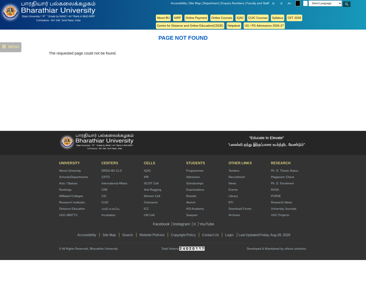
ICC (146, 208)
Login (229, 235)
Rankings (65, 189)
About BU (163, 17)
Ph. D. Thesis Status (284, 170)
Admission (193, 177)
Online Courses (221, 17)
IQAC (240, 17)
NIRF (177, 17)
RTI (231, 202)
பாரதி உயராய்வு (110, 208)
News (232, 183)
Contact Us (210, 235)
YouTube (206, 224)
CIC (104, 196)
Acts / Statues (68, 183)
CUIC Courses (258, 17)
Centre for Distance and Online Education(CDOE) (190, 25)
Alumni (190, 202)
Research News (281, 202)
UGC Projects (280, 215)
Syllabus (277, 17)
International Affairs (114, 183)
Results (191, 196)
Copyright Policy (183, 235)
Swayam (192, 215)
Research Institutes (72, 202)
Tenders (234, 170)
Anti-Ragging (152, 189)
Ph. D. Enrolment (282, 183)
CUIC (105, 202)
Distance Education (72, 208)
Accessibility (179, 3)
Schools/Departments (73, 177)
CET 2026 (294, 17)
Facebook (161, 224)
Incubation (108, 215)
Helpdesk (234, 25)
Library (233, 196)
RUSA (275, 189)
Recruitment (237, 177)
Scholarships (194, 183)
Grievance (151, 202)
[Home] (17, 11)
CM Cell (149, 215)
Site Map (195, 3)
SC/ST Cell (151, 183)
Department (211, 3)
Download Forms (240, 208)
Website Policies (152, 235)
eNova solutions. (296, 248)
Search (127, 235)
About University (70, 170)
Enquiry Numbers (232, 3)
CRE (104, 189)
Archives (234, 215)
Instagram (181, 224)
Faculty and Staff (257, 3)
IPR (146, 177)
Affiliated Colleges (71, 196)
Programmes (195, 170)
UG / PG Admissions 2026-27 (264, 25)
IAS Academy (195, 208)
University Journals (283, 208)
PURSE (276, 196)
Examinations (195, 189)
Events (233, 189)
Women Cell (152, 196)
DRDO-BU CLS (111, 170)
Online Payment (196, 17)
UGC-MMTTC (68, 215)
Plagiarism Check (282, 177)
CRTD (105, 177)
